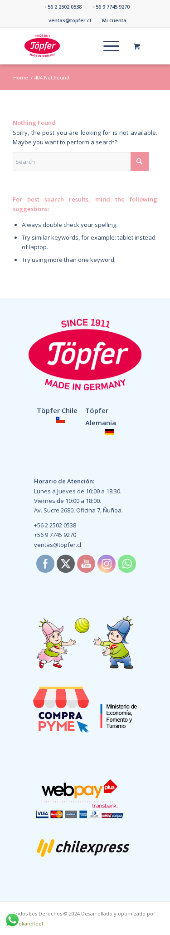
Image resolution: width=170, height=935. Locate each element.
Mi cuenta (114, 20)
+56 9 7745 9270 (111, 6)
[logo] (70, 46)
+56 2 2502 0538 (63, 6)
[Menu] (106, 46)
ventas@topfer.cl (70, 20)
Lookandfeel (28, 923)
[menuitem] (63, 7)
